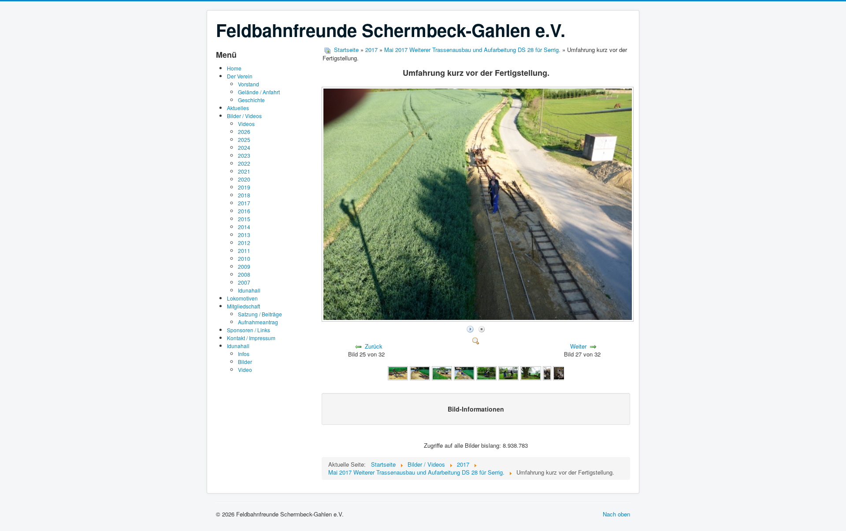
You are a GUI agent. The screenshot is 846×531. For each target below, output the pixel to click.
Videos (246, 123)
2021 (244, 171)
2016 (244, 211)
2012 (244, 242)
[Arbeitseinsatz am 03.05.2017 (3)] (442, 372)
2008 (244, 274)
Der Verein (239, 76)
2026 (244, 131)
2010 (244, 258)
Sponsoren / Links (248, 330)
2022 (244, 163)
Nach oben (616, 514)
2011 (244, 250)
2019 (244, 187)
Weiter (578, 346)
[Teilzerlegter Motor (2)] (563, 372)
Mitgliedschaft (243, 306)
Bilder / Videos (244, 115)
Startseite (346, 49)
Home (234, 68)
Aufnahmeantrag (258, 322)
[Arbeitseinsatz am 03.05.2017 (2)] (420, 372)
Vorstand (248, 84)
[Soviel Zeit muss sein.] (508, 372)
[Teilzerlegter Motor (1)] (547, 372)
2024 (244, 147)
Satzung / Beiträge (260, 314)
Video (245, 369)
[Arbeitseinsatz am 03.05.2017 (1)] (398, 372)
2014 (244, 226)
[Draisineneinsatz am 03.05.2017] (530, 372)
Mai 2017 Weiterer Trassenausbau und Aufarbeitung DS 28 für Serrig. (472, 49)
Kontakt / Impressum (251, 338)
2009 (244, 266)
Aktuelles (238, 107)
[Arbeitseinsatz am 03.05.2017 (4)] (464, 372)
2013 (244, 234)
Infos (243, 353)
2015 (244, 219)
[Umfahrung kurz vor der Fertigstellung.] (478, 319)
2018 (244, 195)
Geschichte (251, 100)
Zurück (373, 346)
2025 (244, 139)
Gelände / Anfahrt (259, 92)
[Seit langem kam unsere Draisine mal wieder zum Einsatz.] (486, 372)
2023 (244, 155)
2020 (244, 179)
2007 (244, 282)
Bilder (245, 361)
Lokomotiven (242, 298)
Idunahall (249, 290)
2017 (244, 203)
